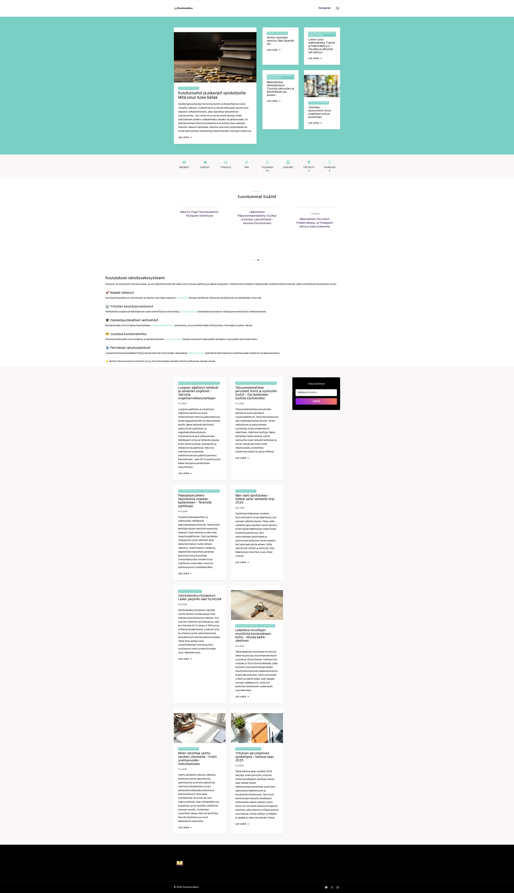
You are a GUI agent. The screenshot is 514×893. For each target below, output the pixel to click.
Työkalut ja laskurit (190, 591)
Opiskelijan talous (189, 88)
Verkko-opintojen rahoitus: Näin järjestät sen (280, 41)
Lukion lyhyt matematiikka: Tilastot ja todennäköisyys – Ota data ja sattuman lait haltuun (321, 46)
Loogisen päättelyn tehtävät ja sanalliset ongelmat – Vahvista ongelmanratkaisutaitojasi (198, 393)
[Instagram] (337, 887)
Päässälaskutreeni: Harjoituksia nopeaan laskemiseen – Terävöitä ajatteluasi (194, 501)
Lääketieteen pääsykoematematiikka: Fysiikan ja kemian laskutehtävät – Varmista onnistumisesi (257, 217)
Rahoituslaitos (196, 353)
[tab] (251, 260)
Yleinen (315, 213)
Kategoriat (324, 8)
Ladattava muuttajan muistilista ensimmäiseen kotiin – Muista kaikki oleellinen (253, 635)
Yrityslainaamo (188, 311)
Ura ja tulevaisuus (318, 103)
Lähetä (316, 401)
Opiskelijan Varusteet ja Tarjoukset (255, 626)
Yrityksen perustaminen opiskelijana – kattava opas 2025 (254, 757)
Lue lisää (185, 137)
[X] (332, 887)
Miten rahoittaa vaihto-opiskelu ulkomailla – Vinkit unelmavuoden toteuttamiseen (197, 758)
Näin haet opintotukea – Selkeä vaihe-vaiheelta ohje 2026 (254, 499)
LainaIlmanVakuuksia (162, 325)
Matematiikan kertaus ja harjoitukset (322, 34)
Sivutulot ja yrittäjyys (248, 749)
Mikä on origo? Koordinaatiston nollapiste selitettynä (199, 214)
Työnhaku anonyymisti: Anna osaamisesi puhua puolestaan (319, 112)
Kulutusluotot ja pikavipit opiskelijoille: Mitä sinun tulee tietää (212, 95)
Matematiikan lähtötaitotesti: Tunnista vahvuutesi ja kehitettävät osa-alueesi (280, 89)
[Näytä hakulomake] (337, 8)
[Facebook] (326, 887)
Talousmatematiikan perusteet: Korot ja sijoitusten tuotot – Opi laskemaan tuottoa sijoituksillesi (256, 393)
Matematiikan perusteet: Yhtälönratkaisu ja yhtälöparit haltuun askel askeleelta (314, 223)
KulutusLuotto (174, 339)
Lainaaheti (182, 298)
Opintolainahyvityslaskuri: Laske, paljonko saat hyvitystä (199, 597)
